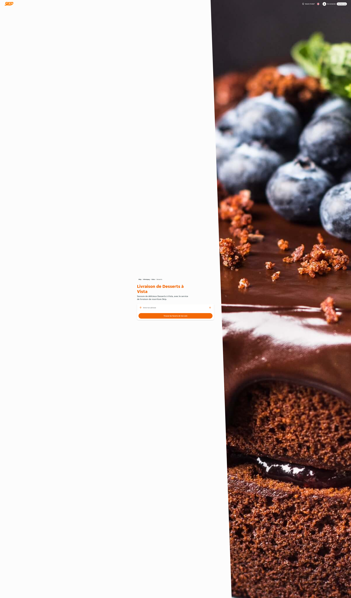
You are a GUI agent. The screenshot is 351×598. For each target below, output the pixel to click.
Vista (153, 279)
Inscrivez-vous (342, 4)
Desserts (159, 279)
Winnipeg (146, 279)
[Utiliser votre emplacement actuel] (210, 307)
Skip (139, 279)
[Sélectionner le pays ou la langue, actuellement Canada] (318, 3)
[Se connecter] (324, 4)
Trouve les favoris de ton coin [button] (175, 316)
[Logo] (9, 4)
